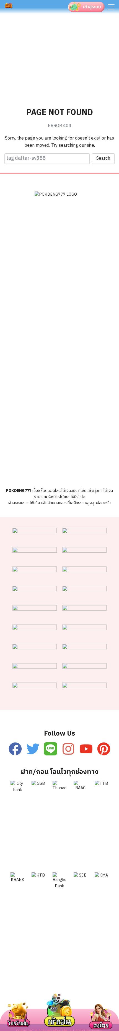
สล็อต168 (102, 999)
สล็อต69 (46, 986)
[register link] (51, 748)
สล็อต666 (16, 999)
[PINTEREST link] (103, 748)
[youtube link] (86, 748)
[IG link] (68, 748)
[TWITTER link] (33, 748)
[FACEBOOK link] (15, 748)
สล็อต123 (73, 986)
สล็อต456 (18, 986)
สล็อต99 (101, 986)
